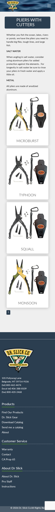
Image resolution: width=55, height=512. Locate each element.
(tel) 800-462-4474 (11, 385)
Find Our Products (12, 412)
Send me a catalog (12, 427)
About (5, 432)
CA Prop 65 (8, 459)
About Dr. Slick (10, 476)
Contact (6, 454)
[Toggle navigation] (49, 6)
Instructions (9, 486)
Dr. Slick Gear (10, 417)
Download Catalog (12, 422)
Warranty (7, 449)
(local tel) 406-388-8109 (14, 388)
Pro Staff (7, 481)
